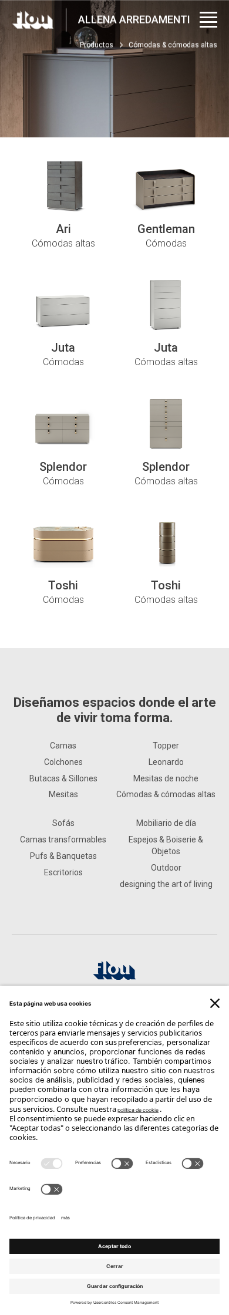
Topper (166, 745)
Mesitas (63, 794)
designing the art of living (166, 884)
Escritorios (63, 872)
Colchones (63, 762)
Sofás (63, 823)
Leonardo (166, 762)
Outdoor (166, 867)
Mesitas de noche (165, 778)
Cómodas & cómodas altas (165, 794)
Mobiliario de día (166, 823)
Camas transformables (63, 839)
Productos (96, 45)
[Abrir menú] (208, 19)
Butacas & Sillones (63, 778)
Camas (63, 745)
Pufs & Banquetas (63, 856)
